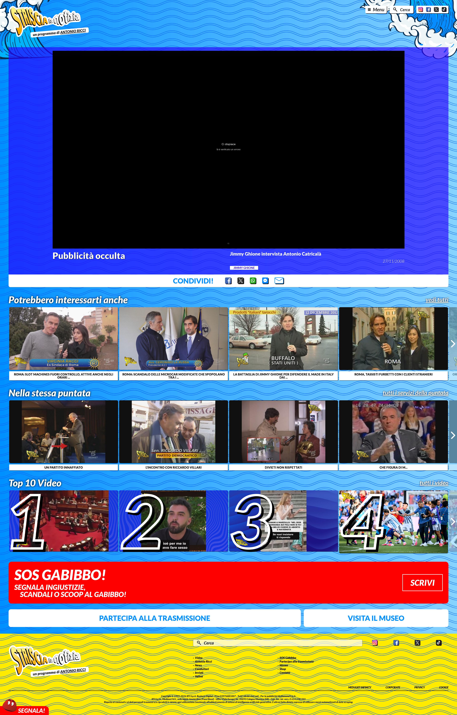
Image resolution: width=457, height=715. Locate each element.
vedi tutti (437, 300)
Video (198, 657)
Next (453, 343)
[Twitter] (436, 9)
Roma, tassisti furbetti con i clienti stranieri (393, 374)
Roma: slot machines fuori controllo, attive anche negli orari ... (63, 376)
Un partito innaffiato (63, 467)
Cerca (405, 9)
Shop (283, 669)
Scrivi (422, 582)
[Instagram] (420, 9)
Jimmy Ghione (244, 267)
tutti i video (434, 483)
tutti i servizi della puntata (415, 393)
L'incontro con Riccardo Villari (174, 467)
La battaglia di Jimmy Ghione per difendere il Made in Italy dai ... (283, 376)
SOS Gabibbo (288, 657)
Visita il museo (376, 618)
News (198, 665)
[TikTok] (444, 9)
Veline (199, 676)
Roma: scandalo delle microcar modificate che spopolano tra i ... (173, 376)
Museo (284, 665)
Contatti (285, 672)
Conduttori (202, 669)
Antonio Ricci (203, 661)
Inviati (199, 672)
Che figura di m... (393, 467)
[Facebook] (428, 9)
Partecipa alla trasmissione (154, 618)
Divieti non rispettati (283, 467)
